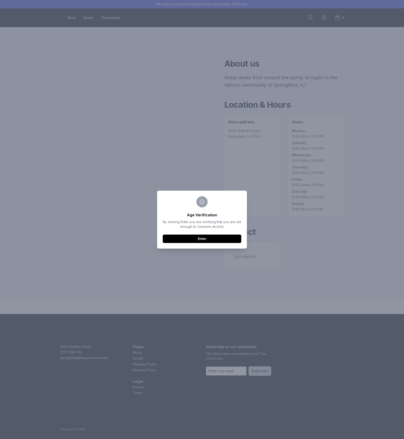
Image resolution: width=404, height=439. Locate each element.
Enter (202, 239)
